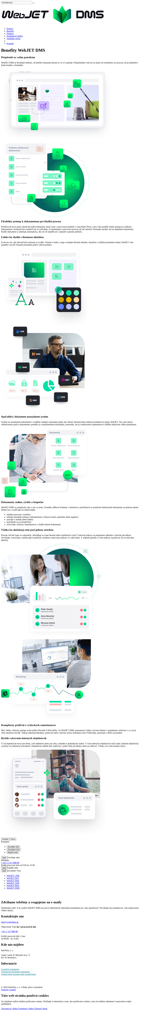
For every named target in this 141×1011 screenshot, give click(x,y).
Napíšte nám (13, 852)
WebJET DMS (13, 888)
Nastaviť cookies (8, 990)
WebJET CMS (13, 875)
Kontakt (10, 43)
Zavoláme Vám (14, 850)
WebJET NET (13, 878)
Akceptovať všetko (9, 1008)
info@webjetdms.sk (9, 922)
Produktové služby (15, 36)
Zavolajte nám (13, 847)
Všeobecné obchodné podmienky (15, 972)
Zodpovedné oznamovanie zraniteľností (18, 974)
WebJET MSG (13, 885)
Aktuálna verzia (13, 38)
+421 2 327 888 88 (9, 931)
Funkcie (10, 33)
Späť (4, 858)
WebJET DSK (13, 880)
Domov (10, 28)
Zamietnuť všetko (26, 1008)
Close (13, 839)
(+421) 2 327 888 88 (10, 863)
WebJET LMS (13, 883)
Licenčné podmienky (10, 969)
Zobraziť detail (40, 1008)
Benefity (10, 31)
